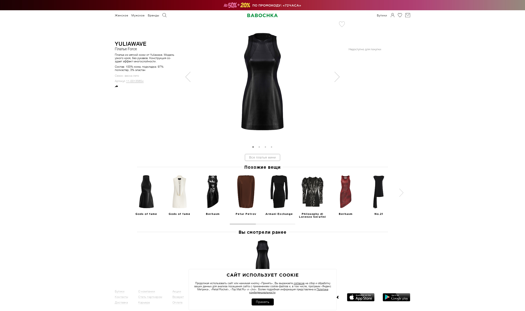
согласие (299, 283)
